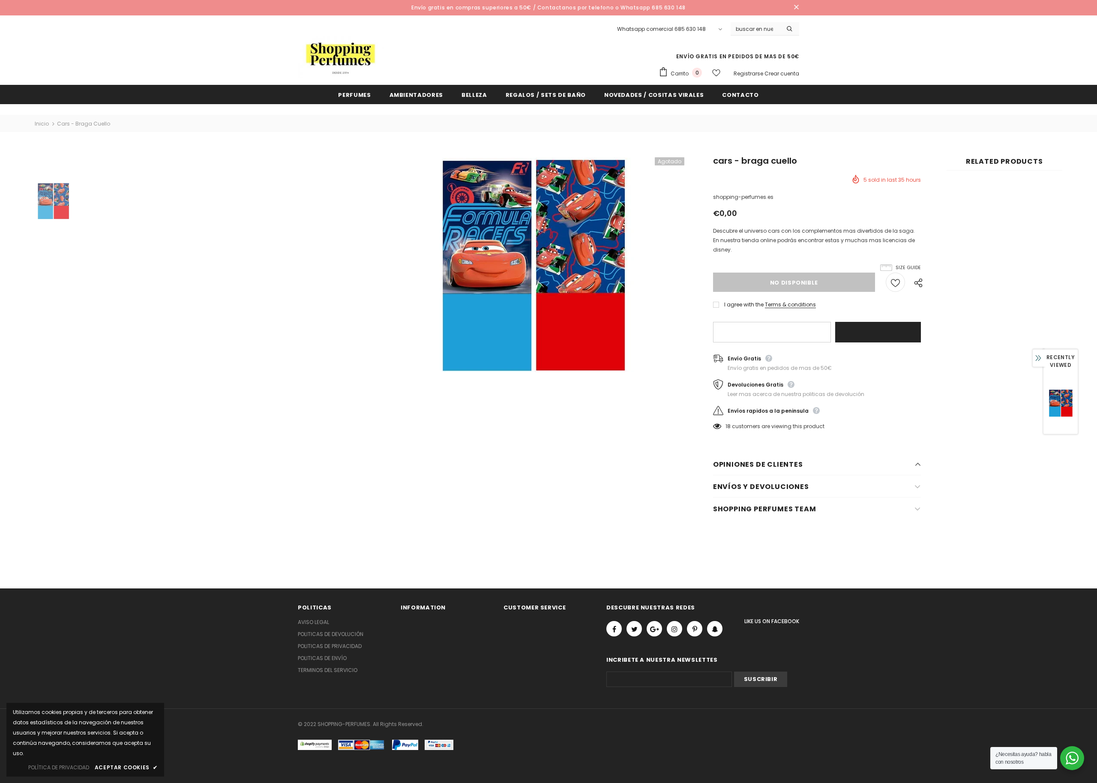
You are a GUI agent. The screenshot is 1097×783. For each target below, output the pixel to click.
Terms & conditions (790, 304)
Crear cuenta (781, 73)
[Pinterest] (694, 628)
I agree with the (744, 304)
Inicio (42, 123)
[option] (532, 264)
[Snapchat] (714, 628)
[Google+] (654, 628)
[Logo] (341, 57)
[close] (796, 7)
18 (728, 426)
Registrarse (749, 73)
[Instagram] (674, 628)
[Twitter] (634, 628)
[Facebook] (614, 628)
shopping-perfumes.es (743, 197)
